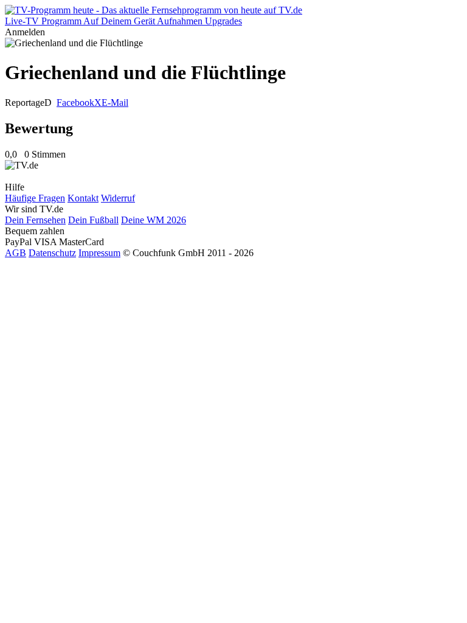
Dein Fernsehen (35, 220)
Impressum (99, 253)
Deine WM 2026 (153, 220)
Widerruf (118, 198)
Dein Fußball (93, 220)
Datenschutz (52, 253)
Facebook (75, 102)
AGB (15, 253)
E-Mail (115, 102)
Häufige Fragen (35, 198)
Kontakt (83, 198)
